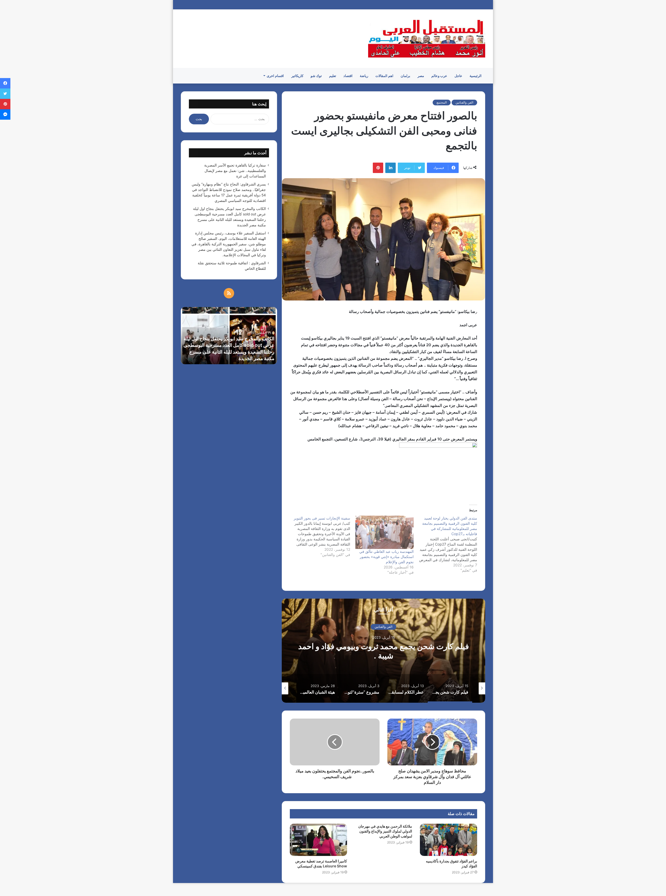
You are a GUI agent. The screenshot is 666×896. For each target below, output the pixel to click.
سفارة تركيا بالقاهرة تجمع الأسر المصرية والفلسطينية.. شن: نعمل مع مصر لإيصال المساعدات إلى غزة (235, 170)
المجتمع (442, 102)
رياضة (364, 76)
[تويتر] (5, 93)
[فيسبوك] (5, 83)
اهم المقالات (384, 76)
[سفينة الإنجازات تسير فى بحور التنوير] (318, 536)
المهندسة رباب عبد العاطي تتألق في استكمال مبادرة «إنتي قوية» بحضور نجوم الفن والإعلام (386, 556)
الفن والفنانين (464, 102)
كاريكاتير (297, 76)
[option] (383, 651)
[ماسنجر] (5, 114)
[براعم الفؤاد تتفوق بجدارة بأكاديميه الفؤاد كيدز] (448, 840)
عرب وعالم (439, 76)
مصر (421, 76)
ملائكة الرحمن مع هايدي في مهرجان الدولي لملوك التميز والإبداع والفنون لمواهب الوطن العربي (385, 831)
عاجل (458, 76)
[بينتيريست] (378, 168)
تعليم (332, 76)
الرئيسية (476, 76)
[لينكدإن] (390, 168)
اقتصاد (348, 76)
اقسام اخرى (275, 76)
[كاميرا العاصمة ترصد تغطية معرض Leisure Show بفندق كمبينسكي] (318, 840)
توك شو (316, 76)
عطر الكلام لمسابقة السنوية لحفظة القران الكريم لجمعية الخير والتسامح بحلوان (383, 651)
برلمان (405, 76)
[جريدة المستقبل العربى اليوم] (426, 38)
